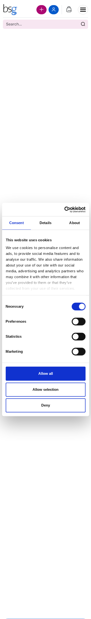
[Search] (83, 24)
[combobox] (45, 24)
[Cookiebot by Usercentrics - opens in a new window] (64, 209)
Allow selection (45, 389)
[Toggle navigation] (83, 9)
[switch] (78, 321)
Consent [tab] (16, 223)
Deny (45, 405)
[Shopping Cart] (69, 9)
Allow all (45, 373)
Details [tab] (45, 223)
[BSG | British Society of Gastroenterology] (10, 9)
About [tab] (74, 223)
